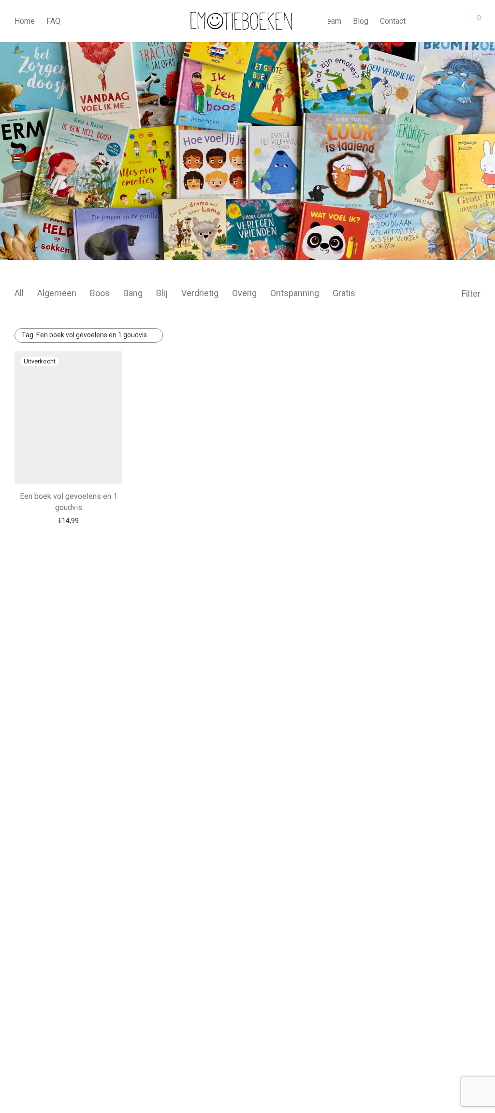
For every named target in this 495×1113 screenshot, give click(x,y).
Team (332, 21)
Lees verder (69, 521)
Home (25, 21)
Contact (393, 21)
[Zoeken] (420, 21)
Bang (133, 293)
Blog (360, 21)
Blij (162, 293)
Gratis (344, 293)
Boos (100, 293)
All (19, 293)
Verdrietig (199, 293)
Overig (244, 293)
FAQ (53, 21)
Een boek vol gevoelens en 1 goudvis (84, 335)
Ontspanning (294, 293)
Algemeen (56, 293)
